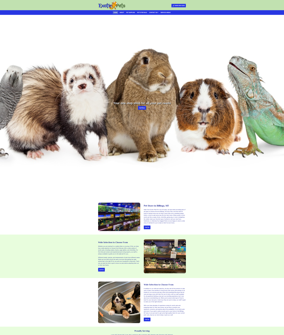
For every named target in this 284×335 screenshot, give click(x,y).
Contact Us (153, 12)
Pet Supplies (130, 12)
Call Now (142, 108)
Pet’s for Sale (142, 12)
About (122, 12)
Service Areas (166, 12)
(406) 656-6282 (180, 5)
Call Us (147, 227)
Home (115, 12)
